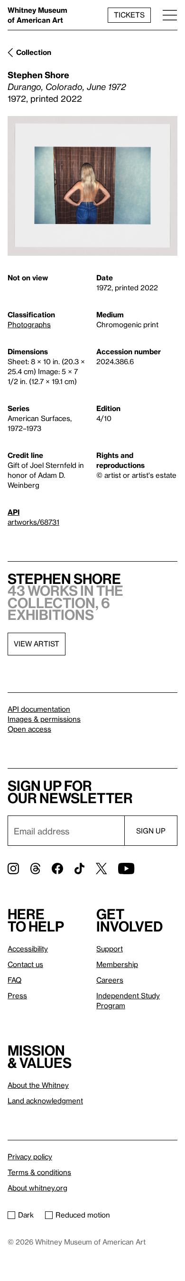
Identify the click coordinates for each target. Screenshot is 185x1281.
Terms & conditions (39, 1172)
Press (17, 995)
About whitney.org (37, 1187)
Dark (26, 1214)
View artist (36, 643)
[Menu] (170, 15)
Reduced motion (83, 1214)
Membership (117, 964)
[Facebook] (57, 868)
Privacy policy (30, 1156)
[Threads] (35, 868)
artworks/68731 (33, 522)
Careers (109, 980)
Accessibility (28, 948)
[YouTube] (126, 868)
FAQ (14, 980)
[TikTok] (79, 868)
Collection (33, 52)
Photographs (29, 324)
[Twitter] (101, 868)
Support (109, 948)
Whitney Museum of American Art (37, 15)
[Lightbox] (92, 186)
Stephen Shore (38, 75)
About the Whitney (38, 1085)
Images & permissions (44, 719)
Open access (29, 729)
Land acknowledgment (45, 1100)
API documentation (39, 709)
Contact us (25, 964)
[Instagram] (13, 868)
